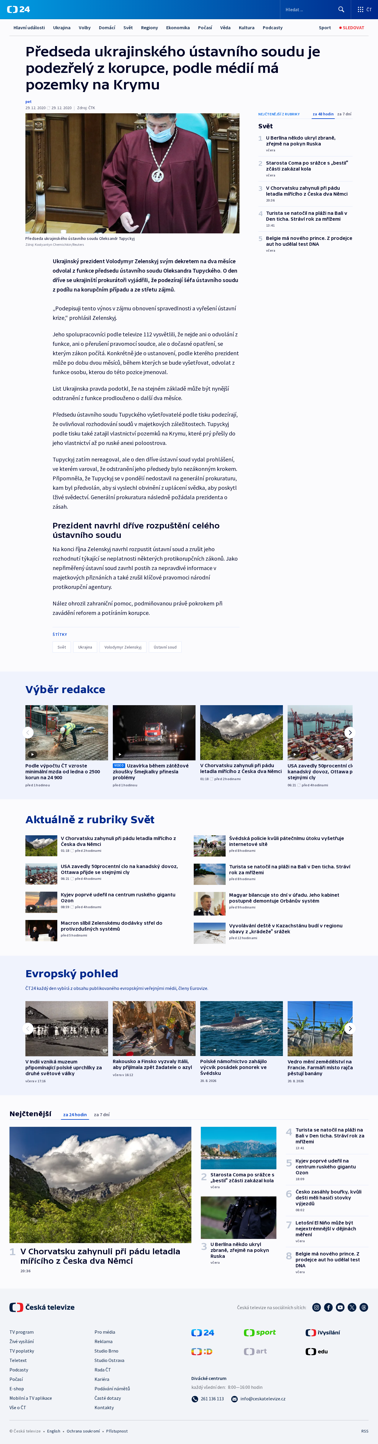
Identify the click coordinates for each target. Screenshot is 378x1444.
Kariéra (101, 1379)
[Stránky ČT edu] (317, 1351)
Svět (128, 27)
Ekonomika (178, 27)
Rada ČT (102, 1370)
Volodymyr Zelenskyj (123, 647)
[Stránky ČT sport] (260, 1332)
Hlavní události (29, 27)
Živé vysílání (21, 1341)
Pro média (104, 1332)
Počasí (205, 27)
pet (28, 101)
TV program (21, 1332)
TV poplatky (21, 1351)
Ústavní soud (165, 647)
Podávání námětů (112, 1388)
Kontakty (104, 1407)
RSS (365, 1431)
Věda (225, 27)
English (53, 1431)
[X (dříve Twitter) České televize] (352, 1307)
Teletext (18, 1360)
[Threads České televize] (364, 1307)
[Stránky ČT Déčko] (201, 1351)
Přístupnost (117, 1431)
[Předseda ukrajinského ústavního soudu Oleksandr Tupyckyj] (132, 173)
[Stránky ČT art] (255, 1351)
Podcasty (273, 27)
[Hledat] (341, 9)
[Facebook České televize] (328, 1307)
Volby (85, 27)
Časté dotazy (107, 1398)
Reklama (103, 1341)
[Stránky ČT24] (202, 1332)
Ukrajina (62, 27)
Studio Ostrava (109, 1360)
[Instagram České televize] (316, 1307)
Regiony (149, 27)
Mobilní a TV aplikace (30, 1398)
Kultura (247, 27)
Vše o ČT (17, 1407)
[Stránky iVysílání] (323, 1332)
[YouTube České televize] (340, 1307)
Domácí (107, 27)
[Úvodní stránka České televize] (42, 1307)
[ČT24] (18, 9)
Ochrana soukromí (83, 1431)
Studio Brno (106, 1351)
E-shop (16, 1388)
